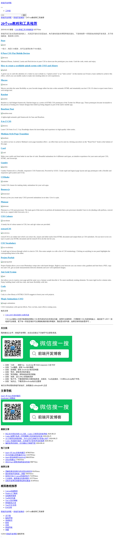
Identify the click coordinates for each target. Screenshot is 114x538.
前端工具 (22, 30)
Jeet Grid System (8, 272)
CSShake (5, 177)
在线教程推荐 (10, 496)
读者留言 (8, 520)
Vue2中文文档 (10, 505)
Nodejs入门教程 (11, 493)
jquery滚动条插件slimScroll (15, 457)
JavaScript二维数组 (8, 398)
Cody (3, 286)
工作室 (8, 11)
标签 (7, 523)
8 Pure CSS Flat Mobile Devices (15, 53)
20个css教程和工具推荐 (19, 23)
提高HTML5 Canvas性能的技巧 (17, 476)
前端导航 (8, 527)
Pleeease (4, 202)
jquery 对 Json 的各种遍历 (10, 396)
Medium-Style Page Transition (15, 134)
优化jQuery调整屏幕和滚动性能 (17, 462)
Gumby (4, 163)
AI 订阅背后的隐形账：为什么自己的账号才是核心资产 (27, 438)
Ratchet (4, 94)
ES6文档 (8, 507)
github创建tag (10, 460)
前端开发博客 (6, 3)
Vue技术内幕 (10, 498)
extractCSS (6, 229)
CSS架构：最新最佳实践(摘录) (17, 478)
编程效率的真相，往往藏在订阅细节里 (20, 443)
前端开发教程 (18, 17)
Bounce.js (5, 189)
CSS (16, 30)
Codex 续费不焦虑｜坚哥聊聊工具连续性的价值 (24, 436)
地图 (7, 530)
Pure (3, 40)
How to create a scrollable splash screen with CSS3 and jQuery (29, 65)
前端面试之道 (10, 503)
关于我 (8, 516)
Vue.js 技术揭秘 (11, 500)
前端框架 (29, 30)
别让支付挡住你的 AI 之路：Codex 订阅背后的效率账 (26, 434)
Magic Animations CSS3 (12, 299)
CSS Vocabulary (8, 243)
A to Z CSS (6, 121)
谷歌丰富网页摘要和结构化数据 (17, 481)
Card (3, 148)
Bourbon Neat (7, 109)
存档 (7, 525)
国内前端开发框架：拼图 (15, 474)
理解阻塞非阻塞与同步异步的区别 (18, 471)
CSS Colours (7, 216)
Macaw (4, 80)
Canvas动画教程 (11, 491)
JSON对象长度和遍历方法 (15, 455)
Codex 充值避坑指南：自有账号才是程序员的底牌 (24, 441)
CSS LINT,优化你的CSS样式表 (17, 315)
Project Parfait (7, 257)
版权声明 (8, 518)
